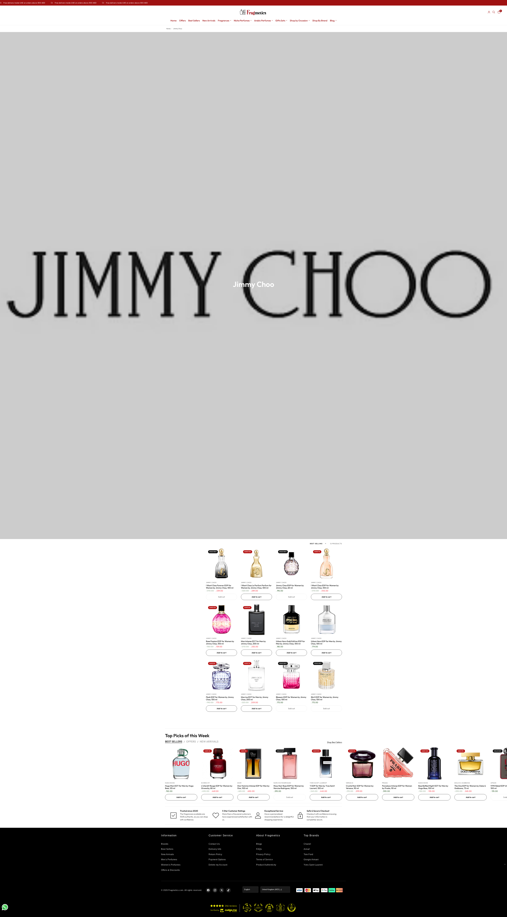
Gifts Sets (280, 20)
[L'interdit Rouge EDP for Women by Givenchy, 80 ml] (217, 763)
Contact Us (214, 844)
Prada (385, 783)
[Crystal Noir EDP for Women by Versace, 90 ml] (362, 763)
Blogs (259, 844)
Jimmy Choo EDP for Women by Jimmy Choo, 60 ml (290, 586)
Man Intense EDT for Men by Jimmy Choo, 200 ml (253, 642)
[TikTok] (228, 890)
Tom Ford (308, 854)
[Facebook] (208, 890)
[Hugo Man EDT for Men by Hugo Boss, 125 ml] (181, 763)
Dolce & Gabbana (462, 783)
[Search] (493, 12)
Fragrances (223, 20)
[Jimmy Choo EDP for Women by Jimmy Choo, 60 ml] (291, 563)
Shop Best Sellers (334, 742)
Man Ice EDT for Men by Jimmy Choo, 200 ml (254, 698)
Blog (332, 20)
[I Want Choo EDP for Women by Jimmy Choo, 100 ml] (326, 563)
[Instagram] (215, 890)
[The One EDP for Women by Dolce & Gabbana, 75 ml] (470, 763)
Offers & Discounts (170, 870)
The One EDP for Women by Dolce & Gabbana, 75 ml (470, 787)
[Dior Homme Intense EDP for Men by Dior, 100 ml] (253, 763)
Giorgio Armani (311, 859)
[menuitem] (173, 20)
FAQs (259, 849)
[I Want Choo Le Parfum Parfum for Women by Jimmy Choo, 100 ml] (256, 563)
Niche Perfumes (242, 20)
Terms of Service (264, 859)
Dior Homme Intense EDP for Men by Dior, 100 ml (253, 787)
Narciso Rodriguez (282, 783)
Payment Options (217, 859)
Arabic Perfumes (262, 20)
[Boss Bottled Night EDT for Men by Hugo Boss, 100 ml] (434, 763)
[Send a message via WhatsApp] (5, 907)
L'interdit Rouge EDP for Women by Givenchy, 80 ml (216, 787)
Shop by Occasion (299, 20)
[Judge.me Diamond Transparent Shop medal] (247, 908)
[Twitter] (221, 890)
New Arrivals (208, 20)
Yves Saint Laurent (318, 783)
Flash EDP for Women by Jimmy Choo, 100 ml (220, 698)
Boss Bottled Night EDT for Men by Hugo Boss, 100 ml (433, 787)
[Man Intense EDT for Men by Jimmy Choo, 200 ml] (256, 619)
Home (173, 20)
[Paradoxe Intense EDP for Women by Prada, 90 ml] (398, 763)
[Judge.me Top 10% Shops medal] (291, 908)
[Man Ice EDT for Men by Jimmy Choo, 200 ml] (256, 675)
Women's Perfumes (170, 865)
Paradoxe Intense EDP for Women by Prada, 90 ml (397, 787)
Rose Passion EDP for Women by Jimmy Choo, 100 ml (220, 642)
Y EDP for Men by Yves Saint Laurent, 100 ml (322, 787)
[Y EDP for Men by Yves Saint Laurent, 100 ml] (326, 763)
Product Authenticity (266, 865)
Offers (182, 20)
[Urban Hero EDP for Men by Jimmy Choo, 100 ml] (326, 619)
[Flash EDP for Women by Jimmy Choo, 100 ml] (221, 675)
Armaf (307, 849)
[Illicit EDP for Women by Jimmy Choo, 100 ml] (326, 675)
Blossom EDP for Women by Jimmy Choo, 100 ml (291, 698)
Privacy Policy (263, 854)
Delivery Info (215, 849)
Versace (349, 783)
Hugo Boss (170, 783)
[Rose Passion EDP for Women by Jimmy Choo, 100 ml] (221, 619)
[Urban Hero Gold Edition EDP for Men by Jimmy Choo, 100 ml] (291, 619)
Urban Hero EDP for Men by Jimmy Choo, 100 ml (326, 642)
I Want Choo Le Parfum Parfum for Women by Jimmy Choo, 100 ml (256, 586)
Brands (164, 844)
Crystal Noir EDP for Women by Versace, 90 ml (360, 787)
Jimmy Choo (211, 582)
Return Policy (215, 854)
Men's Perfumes (169, 859)
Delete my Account (218, 865)
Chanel (307, 844)
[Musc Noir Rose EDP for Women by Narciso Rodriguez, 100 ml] (290, 763)
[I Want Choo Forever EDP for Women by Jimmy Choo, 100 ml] (221, 563)
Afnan (493, 783)
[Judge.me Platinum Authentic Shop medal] (258, 908)
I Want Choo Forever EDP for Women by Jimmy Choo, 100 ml (219, 586)
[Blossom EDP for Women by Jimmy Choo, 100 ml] (291, 675)
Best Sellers (194, 20)
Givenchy (205, 783)
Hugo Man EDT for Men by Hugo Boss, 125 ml (179, 787)
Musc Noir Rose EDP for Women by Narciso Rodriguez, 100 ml (289, 787)
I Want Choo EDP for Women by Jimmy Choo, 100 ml (325, 586)
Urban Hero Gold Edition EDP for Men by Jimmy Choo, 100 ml (290, 642)
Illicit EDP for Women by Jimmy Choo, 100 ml (324, 698)
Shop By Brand (319, 20)
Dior (239, 783)
